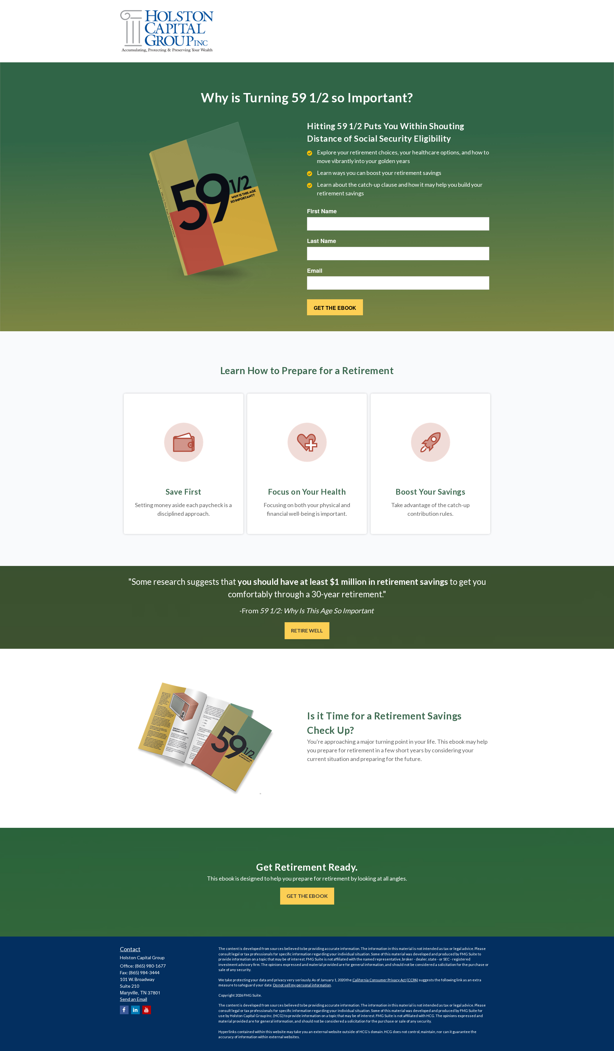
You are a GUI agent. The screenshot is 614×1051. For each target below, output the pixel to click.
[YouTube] (146, 1010)
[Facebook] (124, 1010)
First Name (322, 211)
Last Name (321, 241)
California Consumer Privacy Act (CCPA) (385, 980)
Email (314, 271)
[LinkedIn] (135, 1010)
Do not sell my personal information (302, 985)
